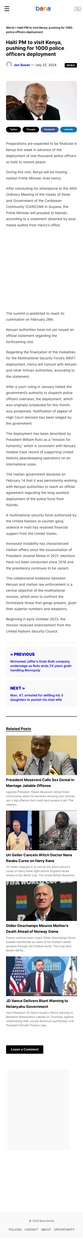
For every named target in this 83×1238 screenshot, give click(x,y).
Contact (31, 1229)
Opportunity (64, 1229)
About (46, 1229)
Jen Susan (22, 65)
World (10, 27)
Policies (15, 1229)
